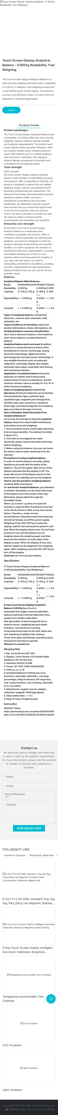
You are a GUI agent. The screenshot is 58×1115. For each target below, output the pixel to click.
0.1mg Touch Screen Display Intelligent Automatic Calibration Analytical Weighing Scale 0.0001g (27, 950)
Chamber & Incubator (15, 855)
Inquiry (11, 110)
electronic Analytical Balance (23, 487)
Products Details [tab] (29, 125)
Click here (9, 555)
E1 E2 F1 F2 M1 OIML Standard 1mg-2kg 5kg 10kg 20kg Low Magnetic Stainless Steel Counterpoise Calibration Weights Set (28, 901)
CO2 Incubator (12, 1045)
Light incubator (12, 1089)
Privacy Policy (46, 1109)
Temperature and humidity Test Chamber (23, 998)
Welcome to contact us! (17, 644)
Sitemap (31, 1109)
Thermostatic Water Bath (41, 855)
